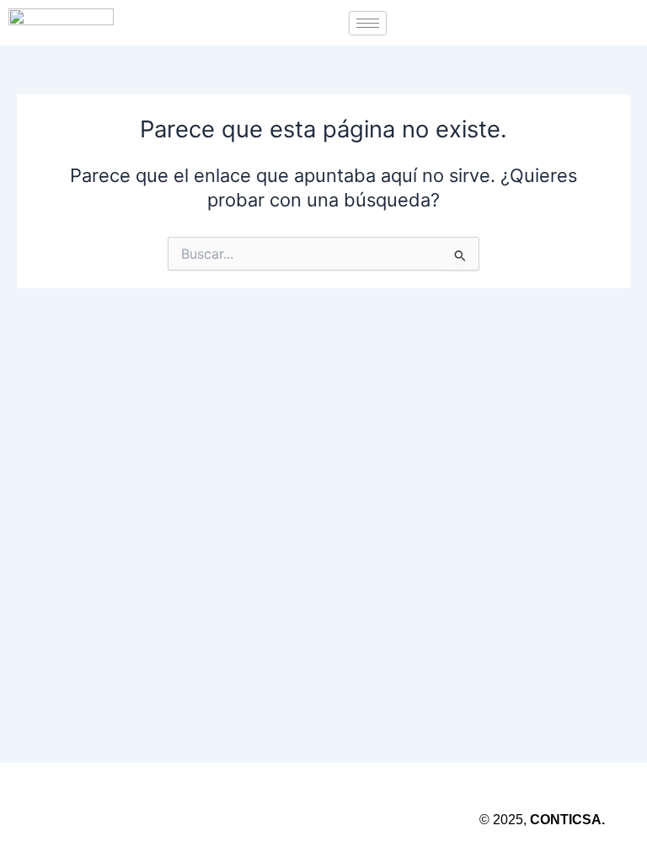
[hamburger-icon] (368, 23)
